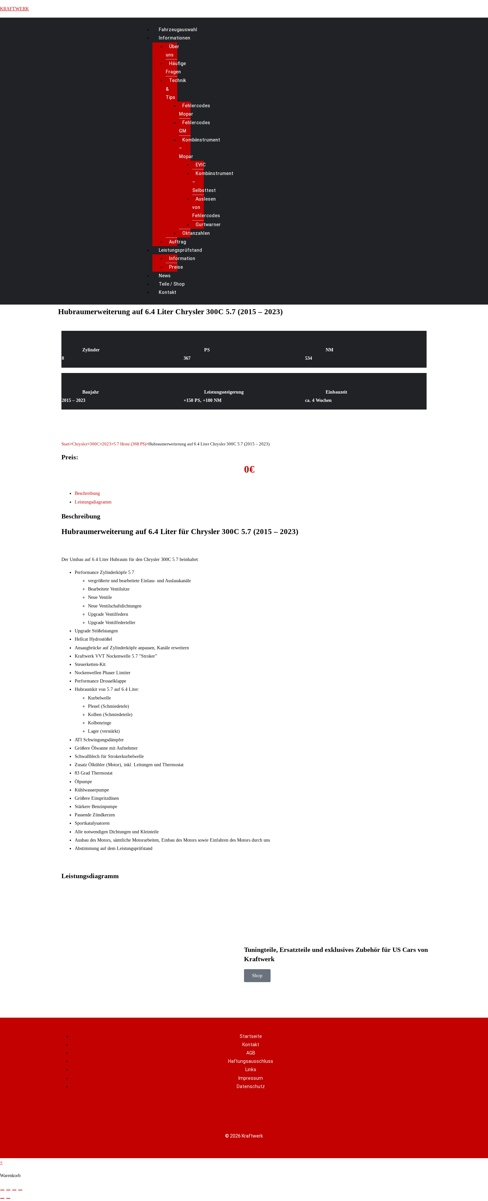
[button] (291, 38)
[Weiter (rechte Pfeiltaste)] (8, 1198)
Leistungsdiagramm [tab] (93, 502)
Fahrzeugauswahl (178, 29)
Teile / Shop (172, 284)
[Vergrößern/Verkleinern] (2, 1190)
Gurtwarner (208, 224)
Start (65, 443)
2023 (106, 443)
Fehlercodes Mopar (194, 110)
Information (182, 258)
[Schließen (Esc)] (20, 1190)
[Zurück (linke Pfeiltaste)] (2, 1198)
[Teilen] (14, 1190)
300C (95, 443)
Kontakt (167, 292)
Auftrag (177, 241)
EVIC (200, 164)
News (165, 275)
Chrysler (79, 443)
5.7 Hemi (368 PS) (130, 443)
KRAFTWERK (14, 8)
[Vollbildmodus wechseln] (8, 1190)
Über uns (172, 50)
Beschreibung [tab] (87, 493)
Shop (257, 975)
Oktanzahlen (196, 233)
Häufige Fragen (176, 67)
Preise (176, 267)
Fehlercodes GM (194, 127)
